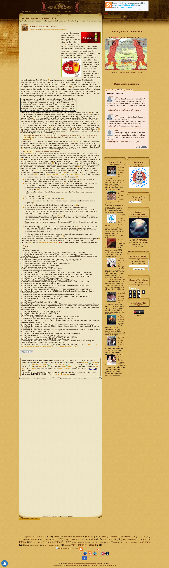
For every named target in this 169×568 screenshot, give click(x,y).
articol (135, 243)
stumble (41, 367)
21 (99, 129)
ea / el (142, 537)
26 (53, 163)
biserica (29, 537)
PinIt (96, 364)
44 (30, 242)
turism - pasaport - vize (51, 545)
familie (85, 539)
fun (94, 539)
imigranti (38, 346)
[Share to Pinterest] (31, 351)
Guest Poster (141, 241)
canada (43, 29)
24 (22, 159)
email (34, 368)
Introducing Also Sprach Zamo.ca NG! (120, 110)
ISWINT (79, 167)
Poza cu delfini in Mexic (121, 318)
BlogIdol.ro (142, 10)
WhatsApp (67, 367)
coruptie (73, 346)
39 (99, 239)
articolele (142, 261)
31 (38, 190)
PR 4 (139, 315)
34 (63, 198)
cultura (89, 536)
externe (76, 539)
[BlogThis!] (24, 351)
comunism (68, 537)
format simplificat (127, 7)
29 (80, 181)
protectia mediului (97, 542)
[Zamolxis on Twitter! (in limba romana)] (85, 555)
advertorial (22, 537)
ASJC (35, 174)
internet (112, 539)
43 (82, 125)
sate (115, 542)
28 (77, 177)
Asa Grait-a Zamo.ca (74, 563)
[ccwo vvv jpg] (130, 72)
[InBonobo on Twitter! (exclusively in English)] (95, 555)
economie (56, 29)
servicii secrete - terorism (128, 542)
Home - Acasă (27, 11)
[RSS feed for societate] (70, 364)
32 (33, 194)
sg (115, 37)
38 (89, 210)
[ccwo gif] (138, 72)
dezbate (103, 537)
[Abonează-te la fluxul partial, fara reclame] (99, 555)
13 (51, 129)
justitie (67, 346)
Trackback (68, 368)
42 (51, 127)
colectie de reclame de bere (48, 242)
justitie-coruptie (129, 539)
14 (58, 216)
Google (61, 368)
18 (79, 230)
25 (71, 161)
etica (54, 539)
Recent (119, 90)
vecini (66, 545)
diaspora (50, 29)
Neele (117, 97)
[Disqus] (60, 412)
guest (104, 539)
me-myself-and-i (56, 542)
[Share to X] (26, 351)
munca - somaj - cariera (80, 542)
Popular (129, 90)
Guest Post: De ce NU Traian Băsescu (121, 262)
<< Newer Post (24, 519)
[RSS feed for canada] (93, 362)
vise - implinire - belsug (83, 544)
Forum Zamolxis (134, 166)
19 (77, 141)
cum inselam (120, 240)
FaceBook (141, 166)
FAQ (139, 37)
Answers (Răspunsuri (62, 374)
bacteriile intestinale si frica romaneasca (121, 297)
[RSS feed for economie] (52, 364)
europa (66, 539)
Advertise (131, 37)
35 (34, 203)
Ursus (27, 346)
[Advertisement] (41, 48)
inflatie (44, 346)
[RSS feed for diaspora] (34, 364)
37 (89, 207)
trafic (37, 545)
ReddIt (30, 367)
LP (111, 37)
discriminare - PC (128, 537)
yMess (73, 367)
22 (21, 131)
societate (63, 29)
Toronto (94, 344)
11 (74, 141)
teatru (22, 346)
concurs (79, 537)
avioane (50, 346)
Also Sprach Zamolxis (39, 17)
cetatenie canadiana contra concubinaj (121, 341)
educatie (34, 539)
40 (63, 236)
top (33, 545)
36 (77, 205)
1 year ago (138, 110)
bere (64, 44)
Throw (32, 29)
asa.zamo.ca (111, 565)
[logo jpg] (121, 72)
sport (27, 545)
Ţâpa (37, 29)
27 (65, 172)
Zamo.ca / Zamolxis (97, 565)
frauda (56, 346)
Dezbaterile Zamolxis (121, 358)
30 (65, 183)
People (110, 90)
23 (21, 124)
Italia (32, 346)
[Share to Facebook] (29, 351)
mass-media (37, 542)
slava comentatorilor (117, 280)
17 (79, 226)
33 (46, 196)
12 (22, 149)
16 (77, 226)
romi (108, 542)
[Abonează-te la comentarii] (90, 555)
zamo (89, 344)
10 (54, 133)
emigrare (44, 539)
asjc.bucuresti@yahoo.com (56, 174)
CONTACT (122, 37)
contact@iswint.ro (77, 174)
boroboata (41, 536)
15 (61, 216)
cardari (61, 346)
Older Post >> (35, 519)
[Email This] (21, 351)
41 (26, 224)
